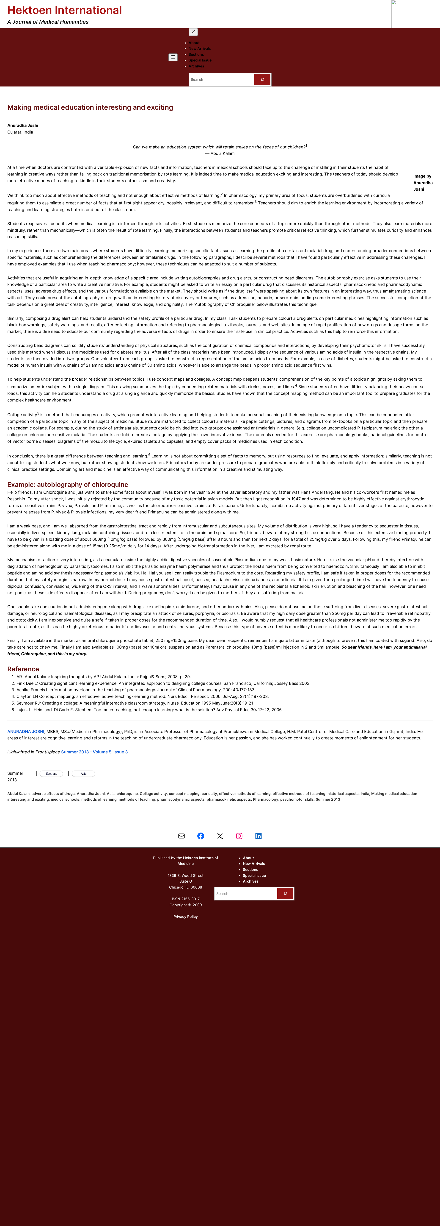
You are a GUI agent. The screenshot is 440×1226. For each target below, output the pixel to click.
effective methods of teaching (299, 793)
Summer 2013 (328, 799)
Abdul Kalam (18, 793)
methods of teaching (137, 799)
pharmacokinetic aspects (229, 799)
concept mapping (184, 793)
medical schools (65, 799)
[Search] (262, 79)
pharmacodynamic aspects (181, 799)
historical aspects (343, 793)
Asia (111, 793)
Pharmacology (265, 799)
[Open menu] (173, 57)
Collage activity (153, 793)
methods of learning (99, 799)
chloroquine (127, 793)
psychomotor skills (297, 799)
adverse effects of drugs (53, 793)
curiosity (209, 793)
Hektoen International (64, 10)
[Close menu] (193, 32)
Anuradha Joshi (91, 793)
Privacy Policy (185, 916)
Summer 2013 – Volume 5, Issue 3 (94, 752)
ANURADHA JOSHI (25, 731)
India (365, 793)
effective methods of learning (245, 793)
